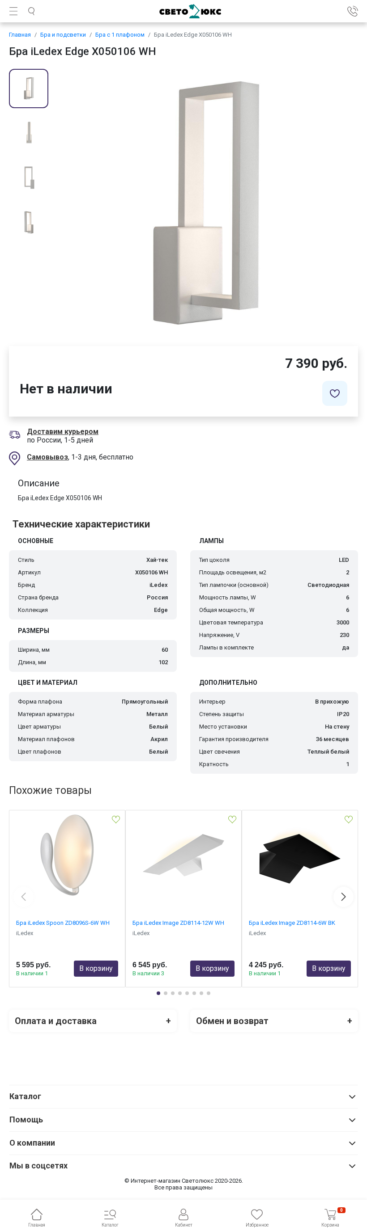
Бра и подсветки (63, 34)
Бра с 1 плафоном (120, 34)
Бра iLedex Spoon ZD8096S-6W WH (63, 922)
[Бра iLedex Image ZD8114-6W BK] (300, 855)
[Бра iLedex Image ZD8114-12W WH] (183, 855)
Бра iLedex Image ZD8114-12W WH (178, 922)
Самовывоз (47, 457)
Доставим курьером (62, 431)
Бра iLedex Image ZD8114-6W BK (292, 922)
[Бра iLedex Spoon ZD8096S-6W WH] (67, 855)
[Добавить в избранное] (334, 393)
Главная (20, 34)
